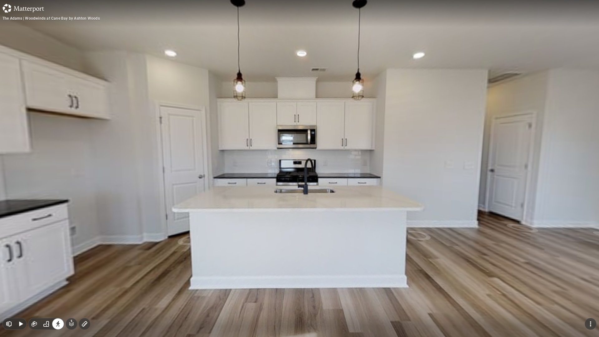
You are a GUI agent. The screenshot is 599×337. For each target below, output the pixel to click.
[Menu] (591, 324)
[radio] (34, 324)
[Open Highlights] (8, 324)
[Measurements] (84, 324)
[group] (46, 324)
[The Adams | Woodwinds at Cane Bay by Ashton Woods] (299, 168)
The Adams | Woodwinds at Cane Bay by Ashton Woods (51, 18)
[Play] (20, 324)
